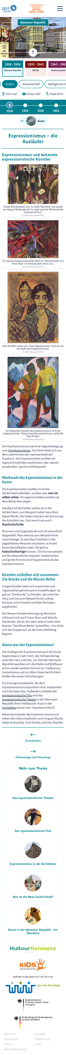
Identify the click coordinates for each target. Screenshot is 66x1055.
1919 (25, 111)
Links (38, 1044)
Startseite (10, 1034)
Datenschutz (43, 1039)
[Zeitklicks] (9, 8)
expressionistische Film (17, 695)
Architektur (9, 707)
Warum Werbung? (15, 1049)
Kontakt (40, 1034)
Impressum (11, 1039)
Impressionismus (19, 450)
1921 (56, 111)
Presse (8, 1044)
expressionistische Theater (19, 699)
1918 (9, 111)
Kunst (41, 121)
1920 (40, 111)
